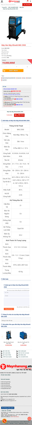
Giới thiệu (11, 423)
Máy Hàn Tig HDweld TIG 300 (23, 343)
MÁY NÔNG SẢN (22, 355)
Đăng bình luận (8, 309)
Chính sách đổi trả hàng (6, 386)
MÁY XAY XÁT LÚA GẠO (23, 353)
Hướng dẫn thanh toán (6, 388)
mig (24, 78)
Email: (9, 400)
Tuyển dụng (21, 423)
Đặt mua (14, 71)
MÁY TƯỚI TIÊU (6, 351)
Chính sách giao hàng (5, 381)
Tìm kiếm (27, 4)
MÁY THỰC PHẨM (7, 355)
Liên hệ (26, 423)
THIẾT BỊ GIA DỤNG (7, 356)
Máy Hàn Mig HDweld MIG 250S (8, 78)
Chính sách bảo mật (5, 383)
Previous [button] (2, 336)
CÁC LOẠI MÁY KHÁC (23, 356)
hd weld (29, 78)
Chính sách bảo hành (5, 385)
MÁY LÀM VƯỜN (6, 353)
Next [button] (30, 336)
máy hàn (19, 78)
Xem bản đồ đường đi (7, 100)
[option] (8, 337)
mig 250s (4, 80)
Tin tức (16, 423)
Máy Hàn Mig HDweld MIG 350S (9, 343)
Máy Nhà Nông (15, 416)
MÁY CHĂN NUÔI (22, 351)
